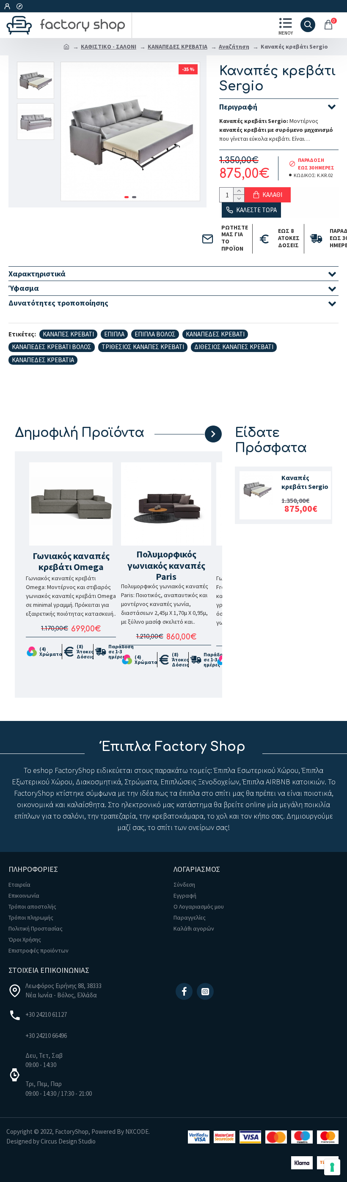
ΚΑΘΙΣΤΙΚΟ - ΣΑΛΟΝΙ (108, 46)
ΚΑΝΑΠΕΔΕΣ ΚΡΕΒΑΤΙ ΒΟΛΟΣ (51, 347)
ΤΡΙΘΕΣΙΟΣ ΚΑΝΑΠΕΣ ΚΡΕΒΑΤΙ (143, 347)
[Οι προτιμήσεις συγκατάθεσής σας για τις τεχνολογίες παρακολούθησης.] (332, 1167)
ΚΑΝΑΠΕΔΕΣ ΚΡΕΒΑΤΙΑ (177, 46)
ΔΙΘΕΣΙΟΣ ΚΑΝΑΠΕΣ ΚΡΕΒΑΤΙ (233, 347)
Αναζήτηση (234, 46)
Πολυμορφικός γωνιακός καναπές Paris (166, 565)
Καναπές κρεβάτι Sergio (304, 482)
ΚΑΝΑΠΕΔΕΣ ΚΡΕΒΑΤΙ (215, 334)
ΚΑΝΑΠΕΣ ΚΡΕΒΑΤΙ (68, 334)
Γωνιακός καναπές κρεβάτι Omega (71, 561)
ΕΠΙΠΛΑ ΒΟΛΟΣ (155, 334)
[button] (126, 197)
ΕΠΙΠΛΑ (114, 334)
